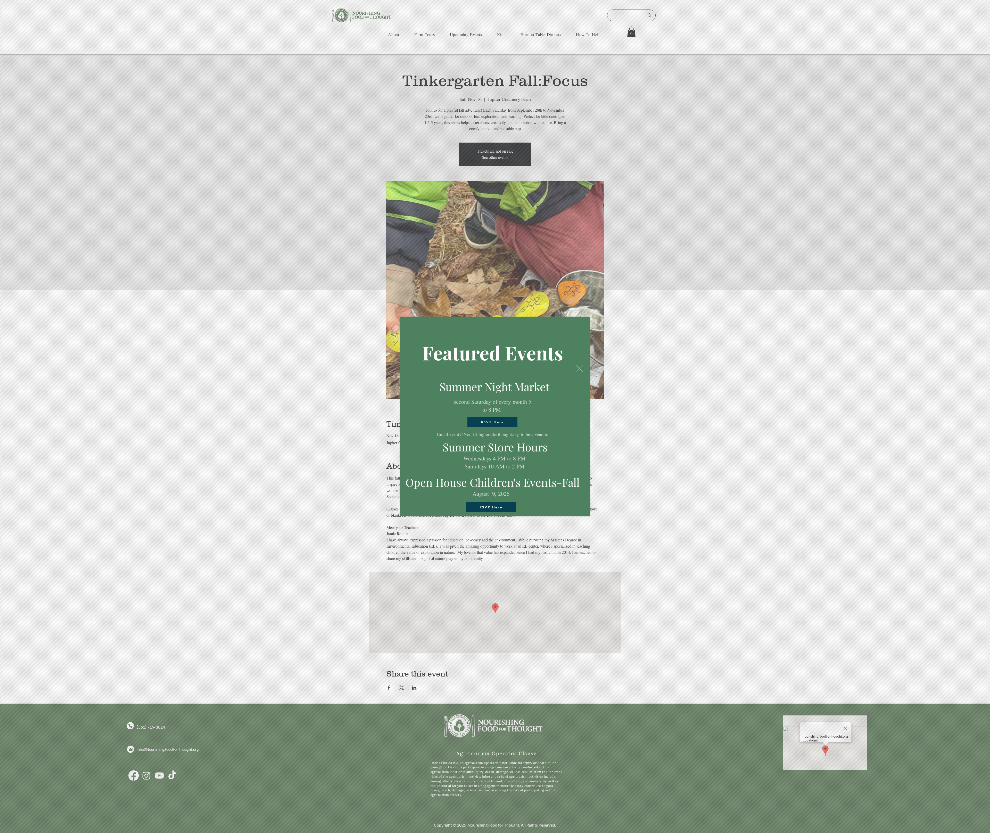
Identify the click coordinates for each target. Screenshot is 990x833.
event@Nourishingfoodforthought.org (484, 434)
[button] (580, 368)
